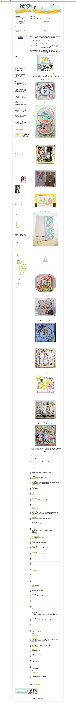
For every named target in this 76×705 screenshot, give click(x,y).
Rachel (33, 541)
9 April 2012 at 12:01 (35, 641)
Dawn (32, 503)
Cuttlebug (43, 347)
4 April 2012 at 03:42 (35, 468)
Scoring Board (52, 142)
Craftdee (33, 659)
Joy (16, 225)
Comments (17, 244)
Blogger (42, 698)
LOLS (45, 166)
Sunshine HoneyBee (35, 527)
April (17, 260)
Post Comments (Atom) (36, 684)
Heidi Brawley (34, 546)
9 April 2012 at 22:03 (35, 651)
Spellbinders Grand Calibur (49, 103)
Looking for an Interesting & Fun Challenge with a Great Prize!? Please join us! (20, 141)
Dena (16, 221)
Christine (17, 220)
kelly (32, 476)
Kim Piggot (17, 227)
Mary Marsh (33, 552)
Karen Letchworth (34, 604)
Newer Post (31, 682)
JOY (45, 209)
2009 (17, 284)
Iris (16, 223)
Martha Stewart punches (49, 347)
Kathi (32, 487)
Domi (16, 222)
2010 (17, 283)
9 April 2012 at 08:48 (35, 635)
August (18, 255)
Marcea (17, 228)
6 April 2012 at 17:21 (35, 586)
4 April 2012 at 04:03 (35, 473)
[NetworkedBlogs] (20, 36)
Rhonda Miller (34, 498)
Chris (16, 219)
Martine (17, 229)
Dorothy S (33, 644)
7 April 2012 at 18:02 (35, 615)
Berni (32, 665)
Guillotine (42, 142)
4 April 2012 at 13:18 (35, 484)
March (18, 278)
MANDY (54, 75)
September (18, 254)
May (17, 259)
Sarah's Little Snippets (35, 599)
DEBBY (45, 422)
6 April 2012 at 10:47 (35, 565)
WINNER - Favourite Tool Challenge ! (20, 272)
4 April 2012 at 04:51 (35, 478)
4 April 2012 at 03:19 (35, 463)
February (18, 279)
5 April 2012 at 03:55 (35, 519)
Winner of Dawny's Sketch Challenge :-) (20, 263)
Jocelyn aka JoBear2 (35, 629)
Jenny (33, 492)
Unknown (33, 481)
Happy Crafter (34, 623)
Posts (17, 242)
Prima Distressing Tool (41, 103)
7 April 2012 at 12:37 (35, 609)
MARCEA (45, 318)
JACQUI (43, 295)
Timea (17, 230)
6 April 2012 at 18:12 (35, 591)
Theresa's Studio (34, 536)
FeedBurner (22, 23)
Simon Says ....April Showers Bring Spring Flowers (21, 270)
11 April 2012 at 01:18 (35, 679)
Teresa (33, 557)
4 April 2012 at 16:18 (35, 489)
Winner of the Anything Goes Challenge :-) (21, 276)
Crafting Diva (34, 511)
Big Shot (44, 423)
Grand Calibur (47, 79)
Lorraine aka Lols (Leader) (17, 154)
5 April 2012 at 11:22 (35, 533)
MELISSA (45, 102)
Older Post (59, 682)
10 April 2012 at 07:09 (35, 672)
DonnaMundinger (34, 562)
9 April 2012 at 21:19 (35, 646)
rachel (33, 471)
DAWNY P (45, 372)
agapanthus (33, 517)
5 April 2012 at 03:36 (35, 514)
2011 (17, 282)
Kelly (32, 589)
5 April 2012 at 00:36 (35, 508)
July (17, 256)
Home (45, 682)
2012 (17, 249)
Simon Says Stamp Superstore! (20, 139)
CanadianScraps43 (34, 638)
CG (32, 654)
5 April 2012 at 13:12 (35, 543)
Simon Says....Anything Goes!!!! (21, 261)
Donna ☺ (39, 661)
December (18, 250)
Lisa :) (33, 649)
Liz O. (32, 675)
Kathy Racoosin (18, 226)
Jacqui (17, 224)
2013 (17, 248)
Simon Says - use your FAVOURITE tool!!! (20, 274)
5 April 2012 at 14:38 (35, 549)
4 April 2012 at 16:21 (35, 495)
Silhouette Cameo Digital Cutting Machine (45, 168)
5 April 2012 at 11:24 (35, 538)
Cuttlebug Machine (47, 320)
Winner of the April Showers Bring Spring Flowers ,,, (21, 269)
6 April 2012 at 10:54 (35, 570)
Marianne (33, 618)
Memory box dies (49, 423)
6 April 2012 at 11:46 (35, 577)
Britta (16, 218)
